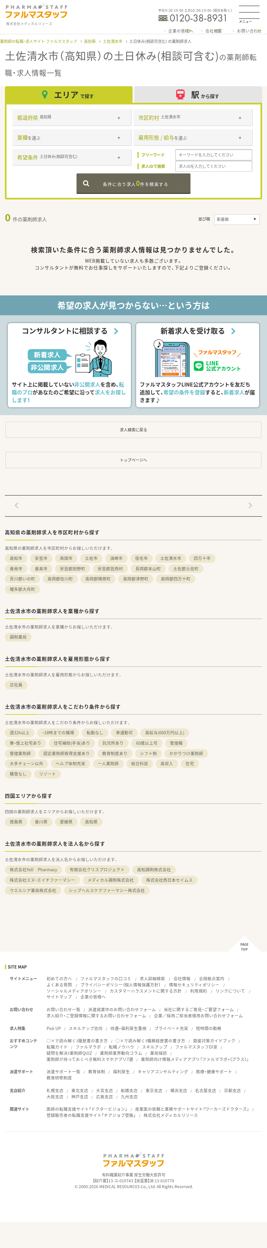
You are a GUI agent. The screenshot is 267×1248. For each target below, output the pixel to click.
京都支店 (232, 1090)
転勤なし (95, 732)
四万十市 (202, 558)
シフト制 (148, 753)
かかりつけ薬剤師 (186, 753)
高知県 (90, 41)
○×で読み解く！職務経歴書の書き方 (150, 1041)
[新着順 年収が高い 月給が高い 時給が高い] (237, 219)
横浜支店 (178, 1090)
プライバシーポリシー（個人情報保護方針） (120, 985)
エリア (74, 94)
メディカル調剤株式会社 (111, 880)
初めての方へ (59, 978)
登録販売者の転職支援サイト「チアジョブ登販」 (91, 1115)
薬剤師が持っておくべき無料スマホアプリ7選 (90, 1059)
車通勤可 (124, 732)
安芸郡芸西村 (110, 568)
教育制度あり (115, 753)
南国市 (66, 558)
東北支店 (79, 1090)
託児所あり (113, 743)
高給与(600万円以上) (164, 732)
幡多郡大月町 (22, 589)
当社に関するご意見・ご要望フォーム (199, 1009)
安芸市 (41, 558)
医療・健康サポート (214, 1071)
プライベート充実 (171, 1028)
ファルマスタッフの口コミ (105, 978)
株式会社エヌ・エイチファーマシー (42, 880)
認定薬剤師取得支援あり (66, 753)
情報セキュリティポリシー (194, 985)
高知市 (16, 558)
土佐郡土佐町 (186, 568)
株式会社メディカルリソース (171, 1115)
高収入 (167, 763)
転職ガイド (57, 1047)
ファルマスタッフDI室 (196, 1047)
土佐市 (91, 558)
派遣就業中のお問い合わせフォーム (122, 1009)
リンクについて (230, 991)
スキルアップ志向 (86, 1028)
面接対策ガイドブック (214, 1041)
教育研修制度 (59, 1078)
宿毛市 (141, 558)
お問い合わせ (249, 31)
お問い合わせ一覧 (63, 1009)
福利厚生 (121, 1071)
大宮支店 (104, 1090)
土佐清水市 (112, 41)
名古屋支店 (205, 1090)
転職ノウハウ (121, 1047)
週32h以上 (20, 732)
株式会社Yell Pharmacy (33, 869)
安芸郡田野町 (72, 568)
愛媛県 (66, 822)
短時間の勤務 (208, 1028)
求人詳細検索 (152, 978)
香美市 (41, 568)
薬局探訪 (158, 1053)
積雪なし (18, 774)
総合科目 (139, 763)
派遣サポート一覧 (63, 1071)
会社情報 (182, 978)
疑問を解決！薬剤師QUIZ (69, 1053)
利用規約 (198, 991)
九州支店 (129, 1096)
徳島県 (16, 822)
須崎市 (116, 558)
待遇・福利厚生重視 (128, 1028)
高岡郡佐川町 (60, 579)
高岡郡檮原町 (98, 579)
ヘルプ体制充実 (70, 763)
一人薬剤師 (108, 763)
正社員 (16, 685)
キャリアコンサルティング (163, 1071)
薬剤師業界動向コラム (121, 1053)
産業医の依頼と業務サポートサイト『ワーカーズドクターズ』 (192, 1109)
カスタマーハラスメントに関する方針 (146, 991)
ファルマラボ (88, 1047)
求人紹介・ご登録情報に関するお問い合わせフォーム (96, 1015)
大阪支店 (55, 1096)
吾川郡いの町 (22, 579)
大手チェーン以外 (26, 763)
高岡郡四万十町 (175, 579)
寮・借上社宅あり (25, 743)
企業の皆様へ (180, 31)
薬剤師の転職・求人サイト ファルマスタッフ (38, 41)
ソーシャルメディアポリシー (74, 991)
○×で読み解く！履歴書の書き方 (77, 1041)
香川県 (41, 822)
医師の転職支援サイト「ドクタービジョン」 (87, 1109)
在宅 (190, 763)
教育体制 (96, 1071)
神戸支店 (79, 1096)
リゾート (47, 774)
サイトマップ (59, 997)
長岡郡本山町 (148, 568)
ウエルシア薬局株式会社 (33, 890)
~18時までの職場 (58, 732)
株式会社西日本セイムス (169, 880)
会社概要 (213, 31)
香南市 (16, 568)
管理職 (176, 743)
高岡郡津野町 (135, 579)
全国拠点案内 (211, 978)
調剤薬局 (18, 637)
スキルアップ (154, 1047)
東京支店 (154, 1090)
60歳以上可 (147, 743)
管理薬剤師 (20, 753)
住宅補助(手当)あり (72, 743)
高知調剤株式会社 (154, 869)
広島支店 (104, 1096)
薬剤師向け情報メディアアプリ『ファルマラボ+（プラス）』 (195, 1059)
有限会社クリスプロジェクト (97, 869)
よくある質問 (59, 985)
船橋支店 (129, 1090)
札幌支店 (55, 1090)
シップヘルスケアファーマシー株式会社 (107, 890)
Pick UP (54, 1028)
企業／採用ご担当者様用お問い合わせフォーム (198, 1015)
